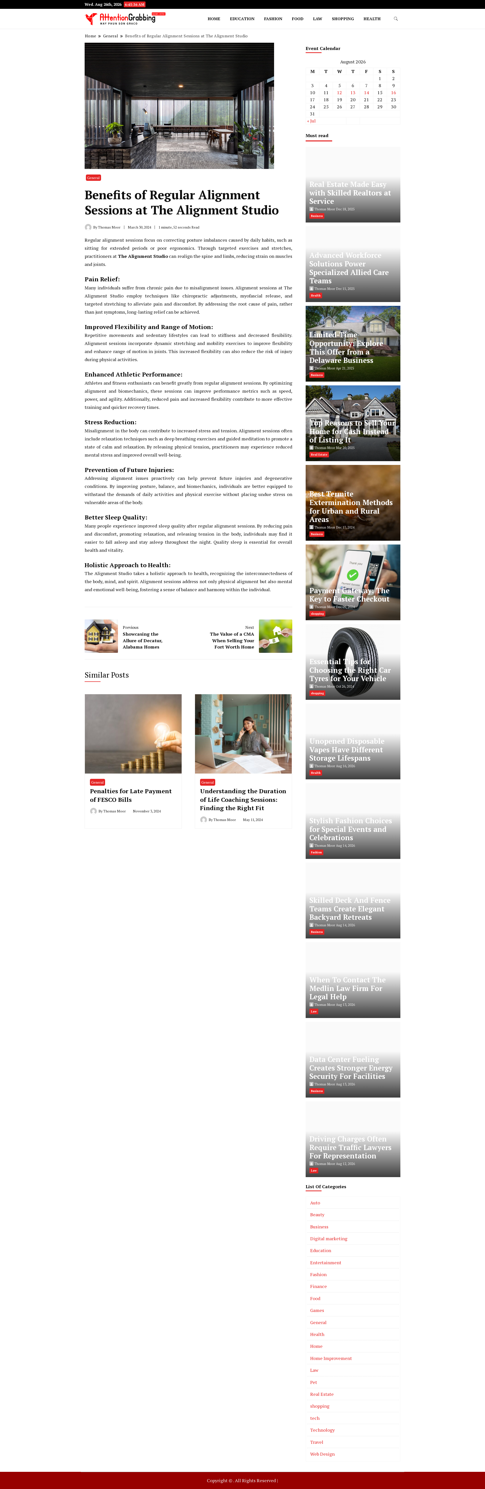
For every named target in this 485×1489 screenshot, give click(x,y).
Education (242, 18)
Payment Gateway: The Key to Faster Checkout (349, 595)
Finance (318, 1286)
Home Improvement (331, 1358)
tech (315, 1418)
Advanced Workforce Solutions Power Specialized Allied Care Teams (349, 268)
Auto (315, 1203)
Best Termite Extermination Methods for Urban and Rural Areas (351, 506)
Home (214, 18)
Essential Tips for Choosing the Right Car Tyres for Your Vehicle (350, 670)
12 (339, 92)
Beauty (317, 1214)
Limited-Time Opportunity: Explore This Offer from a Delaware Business (346, 347)
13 (352, 92)
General (93, 177)
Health (372, 18)
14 (366, 92)
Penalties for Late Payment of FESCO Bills (131, 795)
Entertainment (325, 1262)
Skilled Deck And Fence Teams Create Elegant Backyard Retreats (350, 909)
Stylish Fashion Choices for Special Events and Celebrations (350, 829)
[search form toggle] (395, 18)
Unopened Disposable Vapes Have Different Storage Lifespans (346, 749)
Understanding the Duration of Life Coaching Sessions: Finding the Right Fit (243, 799)
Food (297, 18)
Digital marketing (328, 1238)
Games (317, 1310)
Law (317, 18)
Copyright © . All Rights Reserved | (242, 1480)
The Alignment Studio (143, 256)
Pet (313, 1382)
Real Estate (322, 1394)
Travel (316, 1442)
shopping (343, 18)
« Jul (311, 121)
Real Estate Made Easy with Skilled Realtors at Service (350, 193)
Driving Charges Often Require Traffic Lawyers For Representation (350, 1147)
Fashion (273, 18)
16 (393, 92)
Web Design (322, 1454)
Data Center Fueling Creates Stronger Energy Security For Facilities (351, 1068)
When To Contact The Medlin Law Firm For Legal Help (347, 988)
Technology (322, 1430)
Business (319, 1227)
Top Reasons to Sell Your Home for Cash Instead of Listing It (352, 431)
